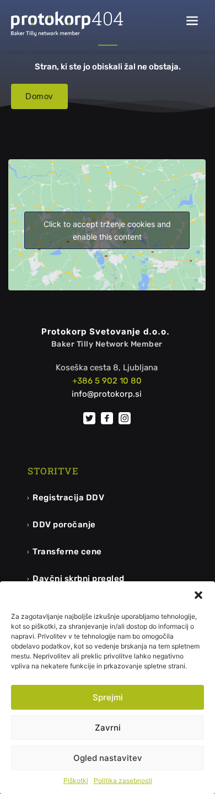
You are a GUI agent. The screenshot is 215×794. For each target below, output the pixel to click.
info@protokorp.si (107, 394)
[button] (198, 595)
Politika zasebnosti (123, 780)
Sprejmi (108, 697)
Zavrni (108, 727)
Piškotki (75, 780)
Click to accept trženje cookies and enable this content (107, 230)
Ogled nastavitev (107, 758)
